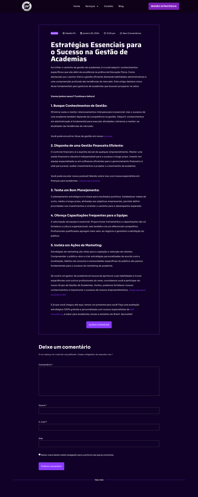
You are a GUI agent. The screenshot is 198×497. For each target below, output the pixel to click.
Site (41, 438)
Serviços (90, 6)
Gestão (54, 33)
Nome (43, 405)
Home (76, 6)
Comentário (46, 365)
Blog (121, 6)
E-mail (43, 422)
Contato (108, 6)
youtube (108, 136)
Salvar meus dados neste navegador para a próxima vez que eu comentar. (77, 455)
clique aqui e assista (90, 181)
